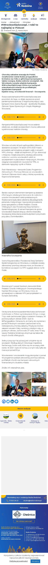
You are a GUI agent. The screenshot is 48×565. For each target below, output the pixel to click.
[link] (20, 418)
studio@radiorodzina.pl (32, 500)
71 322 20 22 (13, 500)
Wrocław (27, 22)
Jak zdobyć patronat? (24, 521)
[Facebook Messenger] (16, 401)
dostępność (5, 19)
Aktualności (15, 22)
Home (3, 22)
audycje (34, 19)
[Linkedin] (12, 401)
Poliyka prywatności (19, 561)
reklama (43, 19)
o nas (15, 19)
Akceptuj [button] (35, 561)
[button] (3, 514)
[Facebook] (4, 401)
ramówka (24, 19)
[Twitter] (8, 401)
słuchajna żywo (40, 7)
